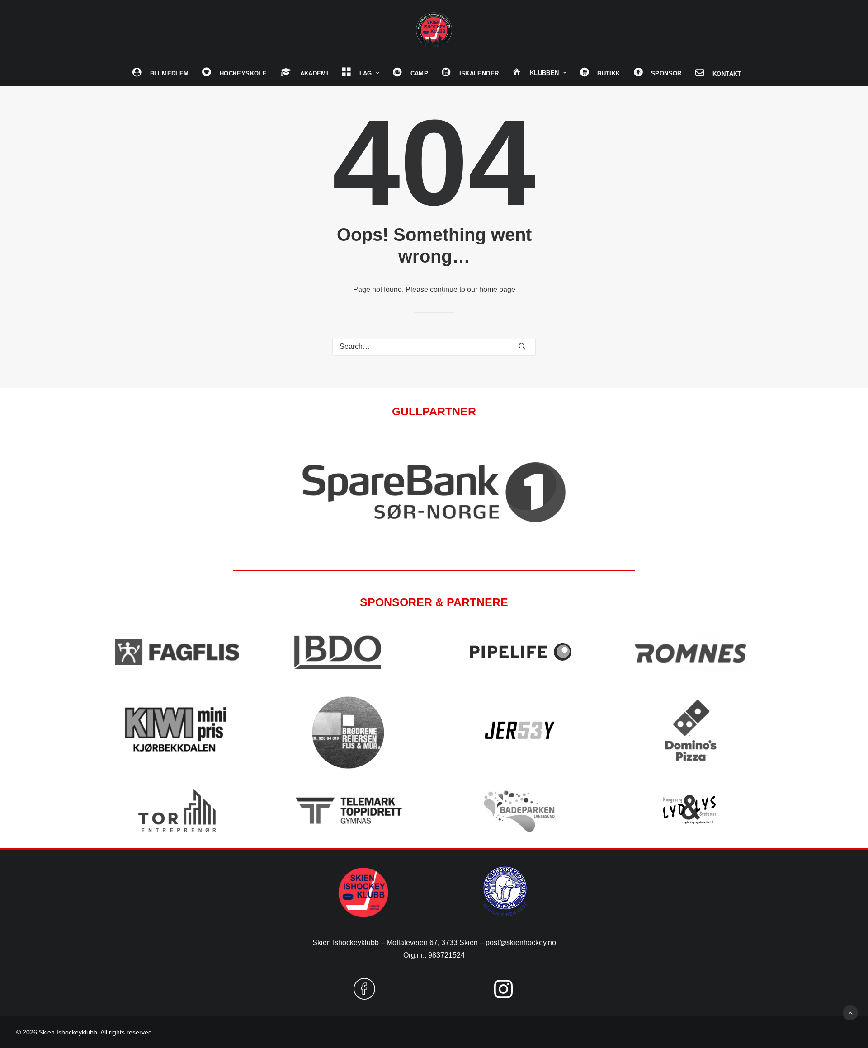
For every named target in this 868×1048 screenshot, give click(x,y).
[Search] (434, 347)
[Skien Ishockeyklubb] (434, 30)
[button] (522, 346)
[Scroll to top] (850, 1012)
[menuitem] (160, 73)
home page (497, 289)
